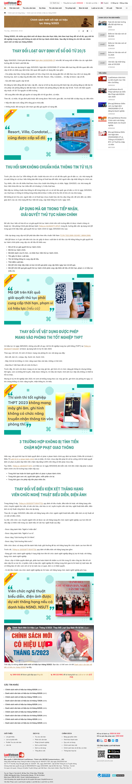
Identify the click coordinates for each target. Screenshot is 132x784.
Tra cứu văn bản (29, 8)
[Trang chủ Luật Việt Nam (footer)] (14, 757)
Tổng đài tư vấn (40, 751)
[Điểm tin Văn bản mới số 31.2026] (102, 53)
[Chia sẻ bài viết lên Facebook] (79, 30)
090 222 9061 (58, 675)
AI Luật (109, 8)
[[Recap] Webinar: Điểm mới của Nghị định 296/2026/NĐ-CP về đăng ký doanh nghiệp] (102, 104)
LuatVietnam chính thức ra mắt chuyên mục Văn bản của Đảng (117, 80)
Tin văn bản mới (55, 8)
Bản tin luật (83, 8)
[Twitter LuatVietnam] (113, 740)
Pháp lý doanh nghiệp (42, 742)
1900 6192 (16, 675)
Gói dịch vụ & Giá (91, 3)
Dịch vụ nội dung (40, 748)
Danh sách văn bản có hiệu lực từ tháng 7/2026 (26, 701)
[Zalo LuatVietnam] (102, 740)
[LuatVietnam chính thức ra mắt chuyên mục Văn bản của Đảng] (102, 78)
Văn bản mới (14, 8)
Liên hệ (8, 745)
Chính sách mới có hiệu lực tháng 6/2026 (23, 704)
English (106, 3)
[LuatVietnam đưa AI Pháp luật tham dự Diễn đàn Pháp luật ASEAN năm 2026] (102, 90)
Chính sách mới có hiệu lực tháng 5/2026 (23, 712)
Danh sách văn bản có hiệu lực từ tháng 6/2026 (26, 708)
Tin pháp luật (70, 8)
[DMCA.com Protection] (118, 776)
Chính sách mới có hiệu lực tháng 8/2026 (23, 689)
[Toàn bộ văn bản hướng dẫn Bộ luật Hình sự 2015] (102, 23)
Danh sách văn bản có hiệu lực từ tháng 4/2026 (26, 723)
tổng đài (40, 675)
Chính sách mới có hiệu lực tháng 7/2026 (23, 697)
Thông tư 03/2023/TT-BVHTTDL (31, 503)
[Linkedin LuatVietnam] (117, 740)
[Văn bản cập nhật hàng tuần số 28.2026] (102, 63)
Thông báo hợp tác (70, 751)
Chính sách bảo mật (70, 745)
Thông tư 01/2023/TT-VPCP (49, 226)
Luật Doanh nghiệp (24, 782)
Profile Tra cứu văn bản (13, 742)
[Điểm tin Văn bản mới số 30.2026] (102, 44)
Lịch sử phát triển (11, 739)
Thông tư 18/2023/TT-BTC (23, 466)
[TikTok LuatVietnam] (109, 740)
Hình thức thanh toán (71, 739)
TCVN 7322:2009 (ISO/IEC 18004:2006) (75, 235)
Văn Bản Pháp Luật (10, 782)
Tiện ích (119, 8)
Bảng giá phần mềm (70, 737)
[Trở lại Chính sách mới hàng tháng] (91, 30)
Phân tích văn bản (41, 739)
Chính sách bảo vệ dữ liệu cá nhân (75, 748)
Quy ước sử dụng (69, 742)
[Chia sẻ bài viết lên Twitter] (83, 30)
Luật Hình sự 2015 (47, 782)
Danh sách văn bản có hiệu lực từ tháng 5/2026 (26, 715)
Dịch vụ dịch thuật (41, 745)
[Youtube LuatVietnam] (105, 740)
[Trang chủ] (5, 8)
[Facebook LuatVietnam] (98, 740)
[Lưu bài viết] (87, 30)
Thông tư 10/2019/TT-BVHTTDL (24, 550)
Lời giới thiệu (10, 737)
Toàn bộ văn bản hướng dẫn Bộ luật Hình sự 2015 (117, 24)
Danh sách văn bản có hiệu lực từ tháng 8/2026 (26, 693)
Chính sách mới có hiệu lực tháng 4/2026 (23, 719)
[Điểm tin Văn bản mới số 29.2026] (102, 35)
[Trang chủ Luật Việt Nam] (13, 3)
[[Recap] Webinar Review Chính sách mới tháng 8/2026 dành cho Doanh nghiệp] (102, 119)
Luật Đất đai (36, 782)
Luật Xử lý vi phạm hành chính (22, 459)
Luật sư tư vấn (97, 8)
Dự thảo (42, 8)
